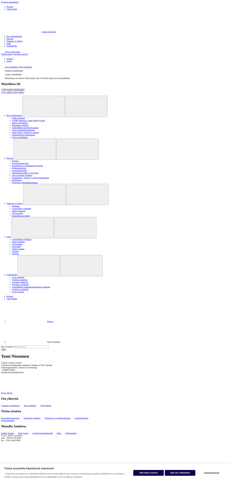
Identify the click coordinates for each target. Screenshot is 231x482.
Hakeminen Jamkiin (20, 125)
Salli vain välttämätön (180, 473)
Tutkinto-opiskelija (20, 280)
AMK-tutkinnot (18, 118)
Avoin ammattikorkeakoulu (23, 130)
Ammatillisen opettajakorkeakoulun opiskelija (31, 287)
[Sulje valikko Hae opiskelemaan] (86, 106)
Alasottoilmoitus (81, 418)
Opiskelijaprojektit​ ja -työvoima (25, 173)
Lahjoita (15, 254)
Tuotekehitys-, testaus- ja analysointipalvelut (30, 178)
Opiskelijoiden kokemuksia (23, 135)
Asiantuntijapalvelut (20, 163)
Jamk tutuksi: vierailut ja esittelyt (25, 132)
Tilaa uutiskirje (30, 405)
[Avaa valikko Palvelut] (35, 149)
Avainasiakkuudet (19, 170)
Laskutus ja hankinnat (10, 405)
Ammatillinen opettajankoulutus (25, 128)
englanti (9, 59)
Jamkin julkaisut (18, 211)
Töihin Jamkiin (18, 249)
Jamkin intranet (7, 433)
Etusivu (50, 321)
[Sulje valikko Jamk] (75, 227)
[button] (10, 52)
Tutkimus (16, 206)
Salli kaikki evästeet (148, 473)
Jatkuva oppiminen (20, 123)
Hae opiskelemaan (14, 36)
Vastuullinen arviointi (21, 216)
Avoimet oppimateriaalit (42, 433)
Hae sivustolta (7, 347)
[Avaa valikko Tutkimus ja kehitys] (44, 194)
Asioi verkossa (18, 292)
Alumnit (15, 251)
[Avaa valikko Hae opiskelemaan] (43, 106)
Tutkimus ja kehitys (14, 41)
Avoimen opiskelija (20, 282)
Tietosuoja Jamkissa (32, 418)
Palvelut (9, 39)
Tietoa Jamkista (18, 242)
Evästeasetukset (7, 420)
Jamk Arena (23, 433)
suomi (8, 61)
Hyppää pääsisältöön (10, 2)
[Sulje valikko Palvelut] (78, 149)
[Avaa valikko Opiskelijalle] (39, 265)
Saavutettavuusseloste (10, 418)
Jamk (8, 43)
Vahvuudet (16, 246)
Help (59, 433)
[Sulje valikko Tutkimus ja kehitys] (87, 194)
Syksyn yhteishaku (20, 137)
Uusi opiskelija (18, 277)
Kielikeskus (17, 180)
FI (14, 54)
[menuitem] (118, 59)
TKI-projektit (17, 213)
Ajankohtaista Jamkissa (21, 239)
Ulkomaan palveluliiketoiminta (25, 182)
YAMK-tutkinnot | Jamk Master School (28, 120)
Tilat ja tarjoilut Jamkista (22, 175)
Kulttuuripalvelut (19, 168)
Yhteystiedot (11, 9)
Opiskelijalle (11, 46)
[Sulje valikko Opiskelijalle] (81, 265)
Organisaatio (17, 244)
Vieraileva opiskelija (20, 284)
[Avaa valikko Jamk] (32, 227)
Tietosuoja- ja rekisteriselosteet (58, 418)
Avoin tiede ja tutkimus (21, 208)
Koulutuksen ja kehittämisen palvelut (27, 166)
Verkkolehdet (71, 433)
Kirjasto (9, 7)
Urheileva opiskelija (20, 289)
